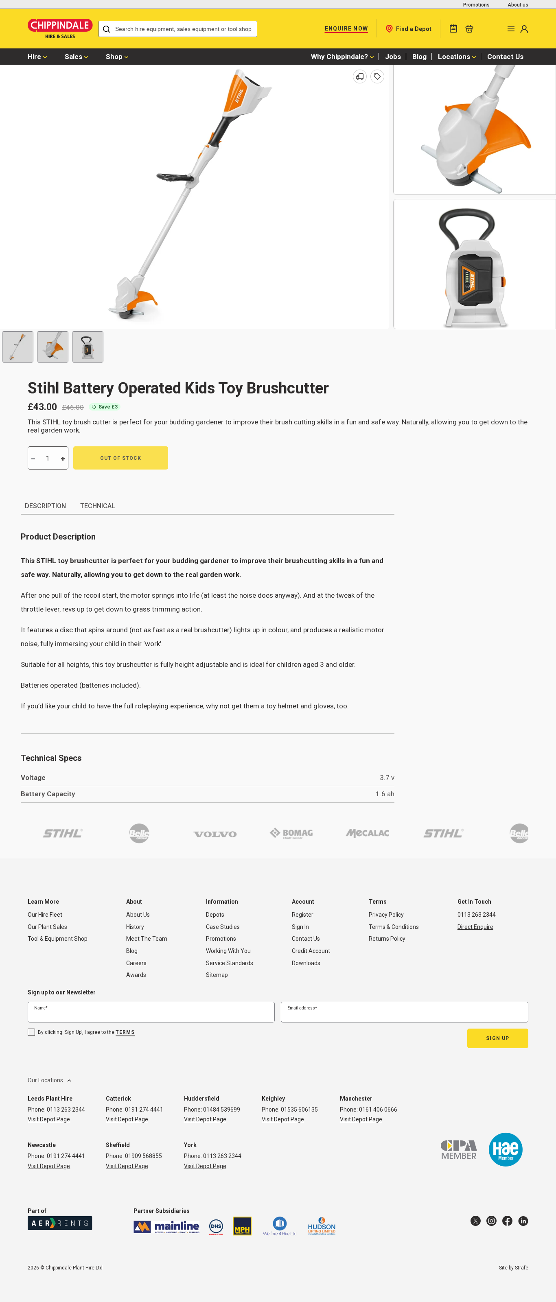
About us (518, 5)
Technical (97, 506)
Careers (136, 963)
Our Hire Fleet (45, 914)
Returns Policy (387, 938)
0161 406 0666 (378, 1109)
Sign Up (497, 1038)
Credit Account (311, 951)
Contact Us (505, 56)
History (135, 927)
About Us (138, 914)
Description (45, 506)
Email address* (302, 1008)
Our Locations (45, 1080)
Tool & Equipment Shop (58, 938)
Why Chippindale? (339, 56)
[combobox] (178, 29)
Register (302, 914)
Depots (215, 914)
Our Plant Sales (47, 927)
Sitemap (217, 975)
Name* (41, 1008)
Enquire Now (346, 28)
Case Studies (223, 927)
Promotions (476, 5)
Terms (125, 1032)
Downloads (306, 963)
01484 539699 (221, 1109)
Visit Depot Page (49, 1119)
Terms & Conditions (394, 927)
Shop (114, 56)
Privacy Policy (386, 914)
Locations (454, 56)
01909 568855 (143, 1156)
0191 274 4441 (144, 1109)
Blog (419, 56)
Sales (73, 56)
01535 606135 (299, 1109)
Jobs (393, 56)
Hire (34, 56)
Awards (136, 975)
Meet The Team (146, 938)
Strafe (521, 1268)
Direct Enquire (475, 927)
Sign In (300, 927)
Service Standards (229, 963)
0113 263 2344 (476, 914)
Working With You (228, 951)
